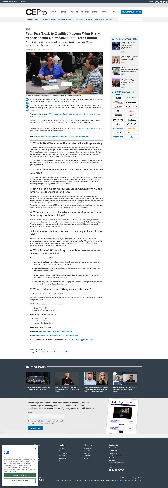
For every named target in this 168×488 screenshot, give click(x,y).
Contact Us (112, 465)
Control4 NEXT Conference (83, 19)
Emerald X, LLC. (128, 478)
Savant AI (38, 19)
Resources (85, 12)
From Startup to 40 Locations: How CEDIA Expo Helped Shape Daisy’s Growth (129, 81)
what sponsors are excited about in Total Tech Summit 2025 (56, 336)
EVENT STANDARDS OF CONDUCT (96, 480)
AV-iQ (30, 1)
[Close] (35, 448)
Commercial (62, 451)
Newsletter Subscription (131, 12)
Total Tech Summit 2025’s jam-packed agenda (55, 331)
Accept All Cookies (19, 475)
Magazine (86, 453)
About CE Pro (87, 451)
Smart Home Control (64, 453)
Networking (62, 448)
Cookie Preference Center (20, 480)
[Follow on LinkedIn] (158, 2)
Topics (63, 12)
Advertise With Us (88, 448)
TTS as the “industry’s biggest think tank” (78, 340)
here (61, 293)
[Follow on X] (161, 2)
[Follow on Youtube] (167, 2)
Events (94, 12)
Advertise (23, 1)
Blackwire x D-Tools (49, 19)
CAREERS (63, 480)
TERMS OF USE (127, 480)
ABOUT (58, 480)
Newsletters (87, 455)
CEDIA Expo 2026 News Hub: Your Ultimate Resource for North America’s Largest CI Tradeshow (128, 45)
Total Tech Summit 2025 (56, 101)
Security (61, 460)
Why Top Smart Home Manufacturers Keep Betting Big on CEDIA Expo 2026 (129, 69)
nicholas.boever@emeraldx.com (117, 462)
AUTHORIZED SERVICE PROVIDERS (76, 480)
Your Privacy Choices (112, 480)
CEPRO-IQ (86, 458)
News (28, 29)
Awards (105, 12)
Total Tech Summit (45, 352)
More (114, 12)
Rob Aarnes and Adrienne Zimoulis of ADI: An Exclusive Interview (65, 137)
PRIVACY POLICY (136, 480)
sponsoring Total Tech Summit (87, 128)
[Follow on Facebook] (156, 2)
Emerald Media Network (9, 1)
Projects (74, 12)
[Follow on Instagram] (164, 2)
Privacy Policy (12, 471)
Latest (53, 12)
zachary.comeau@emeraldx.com (117, 455)
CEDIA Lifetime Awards (65, 19)
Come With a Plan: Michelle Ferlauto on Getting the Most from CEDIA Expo (129, 58)
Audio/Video (62, 455)
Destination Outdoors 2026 (103, 19)
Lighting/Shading (63, 458)
